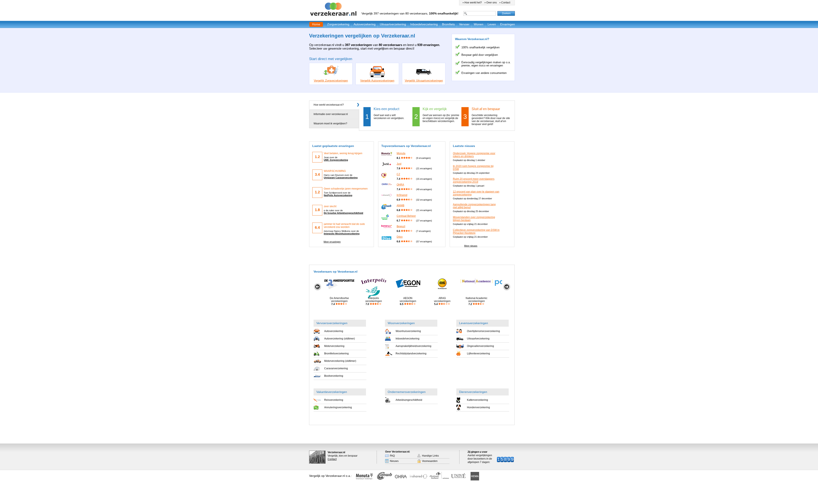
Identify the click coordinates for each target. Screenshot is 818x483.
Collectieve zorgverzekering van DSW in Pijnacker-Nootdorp (476, 231)
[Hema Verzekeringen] (474, 476)
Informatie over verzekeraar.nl (331, 114)
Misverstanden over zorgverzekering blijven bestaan (474, 219)
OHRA (400, 184)
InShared (402, 195)
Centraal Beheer (406, 215)
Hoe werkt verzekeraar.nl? (329, 104)
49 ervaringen (424, 189)
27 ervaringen (424, 220)
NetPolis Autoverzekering (338, 195)
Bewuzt (401, 226)
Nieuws (394, 461)
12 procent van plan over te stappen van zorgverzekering (476, 193)
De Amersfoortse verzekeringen (339, 301)
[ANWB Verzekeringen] (385, 477)
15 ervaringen (424, 179)
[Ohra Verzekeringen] (402, 476)
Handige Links (430, 455)
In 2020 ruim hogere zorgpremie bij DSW (473, 168)
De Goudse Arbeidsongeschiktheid (343, 213)
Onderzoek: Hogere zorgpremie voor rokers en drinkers (474, 155)
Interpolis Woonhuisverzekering (342, 233)
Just (399, 163)
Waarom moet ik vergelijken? (330, 123)
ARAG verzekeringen (442, 301)
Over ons (491, 2)
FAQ (392, 455)
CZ (398, 174)
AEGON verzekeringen (408, 301)
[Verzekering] (333, 9)
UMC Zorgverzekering (336, 160)
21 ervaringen (424, 168)
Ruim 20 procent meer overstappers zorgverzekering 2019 (473, 180)
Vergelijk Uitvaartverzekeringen (424, 80)
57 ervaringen (424, 241)
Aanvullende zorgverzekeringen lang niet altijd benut (474, 206)
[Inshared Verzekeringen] (419, 476)
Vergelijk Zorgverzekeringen (331, 80)
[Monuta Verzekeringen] (365, 476)
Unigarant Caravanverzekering (341, 177)
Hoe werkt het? (473, 2)
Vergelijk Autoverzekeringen (377, 80)
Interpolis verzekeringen (373, 301)
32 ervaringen (424, 199)
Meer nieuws (470, 245)
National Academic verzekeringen (476, 301)
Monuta (401, 153)
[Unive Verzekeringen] (460, 476)
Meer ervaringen (332, 241)
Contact (505, 2)
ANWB (400, 205)
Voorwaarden (430, 461)
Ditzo (400, 236)
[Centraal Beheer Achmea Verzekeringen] (439, 475)
